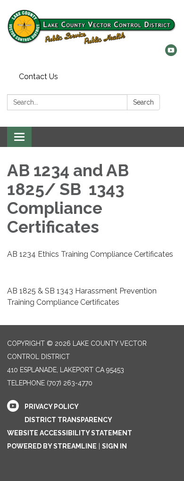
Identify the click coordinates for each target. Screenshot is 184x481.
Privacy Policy (52, 406)
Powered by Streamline (52, 446)
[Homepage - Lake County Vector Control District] (92, 26)
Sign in (114, 446)
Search (143, 102)
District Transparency (68, 420)
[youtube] (171, 53)
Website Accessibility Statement (69, 433)
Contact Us (38, 76)
